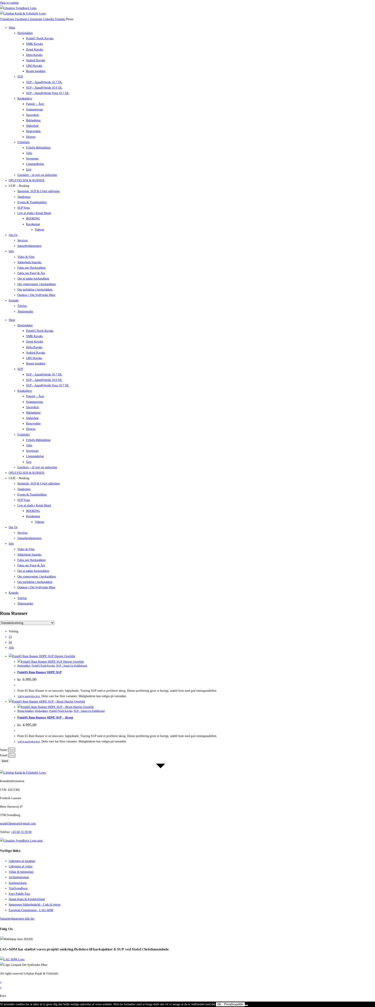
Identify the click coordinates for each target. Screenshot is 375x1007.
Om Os (13, 235)
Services (22, 240)
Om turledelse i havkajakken (34, 289)
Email (4, 755)
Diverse (30, 136)
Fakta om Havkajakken (31, 267)
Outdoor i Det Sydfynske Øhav (36, 295)
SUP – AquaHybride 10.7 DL (44, 82)
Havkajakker (25, 33)
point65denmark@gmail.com (18, 823)
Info (11, 251)
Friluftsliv (23, 142)
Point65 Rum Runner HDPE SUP (39, 672)
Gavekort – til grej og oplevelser (37, 175)
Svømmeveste (34, 109)
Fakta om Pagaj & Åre (31, 273)
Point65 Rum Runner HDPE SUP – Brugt (45, 717)
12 (10, 636)
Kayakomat (33, 224)
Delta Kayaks (34, 55)
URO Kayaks (34, 65)
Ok (219, 1004)
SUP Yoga (23, 207)
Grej (28, 169)
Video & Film (26, 257)
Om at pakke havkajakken (33, 278)
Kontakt (13, 300)
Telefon (22, 305)
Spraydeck (32, 115)
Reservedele (33, 131)
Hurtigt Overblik (64, 656)
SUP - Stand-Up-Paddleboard (71, 665)
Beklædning (33, 120)
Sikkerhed (32, 125)
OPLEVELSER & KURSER (26, 180)
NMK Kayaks (34, 44)
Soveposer (32, 158)
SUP (20, 76)
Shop (12, 27)
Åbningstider (25, 311)
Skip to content (9, 2)
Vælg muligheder (29, 696)
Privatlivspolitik (233, 1004)
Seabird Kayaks (35, 60)
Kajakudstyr (24, 98)
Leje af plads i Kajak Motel (34, 213)
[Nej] (246, 1005)
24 (10, 642)
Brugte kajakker (36, 71)
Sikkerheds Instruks (29, 262)
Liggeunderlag (35, 164)
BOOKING (33, 218)
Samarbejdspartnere (29, 245)
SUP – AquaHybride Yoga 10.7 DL (47, 93)
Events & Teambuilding (32, 202)
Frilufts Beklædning (38, 147)
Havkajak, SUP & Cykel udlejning (38, 191)
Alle (11, 647)
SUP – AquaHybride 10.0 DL (44, 87)
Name (4, 750)
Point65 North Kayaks (39, 38)
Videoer (39, 229)
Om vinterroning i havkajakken (36, 284)
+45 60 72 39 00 (21, 832)
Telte (29, 153)
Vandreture (24, 196)
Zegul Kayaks (34, 49)
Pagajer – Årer (35, 104)
